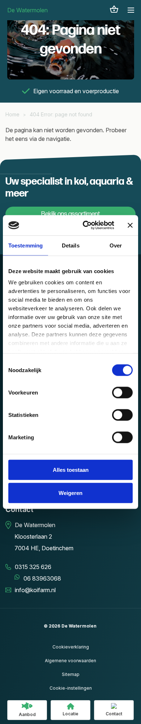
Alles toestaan (71, 469)
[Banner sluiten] (130, 225)
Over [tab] (116, 245)
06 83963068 (42, 578)
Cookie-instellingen (71, 688)
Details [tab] (71, 245)
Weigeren (70, 493)
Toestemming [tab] (25, 245)
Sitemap (71, 674)
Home (12, 114)
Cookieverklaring (70, 647)
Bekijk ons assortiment (70, 214)
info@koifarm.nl (35, 590)
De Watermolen (27, 10)
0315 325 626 (33, 566)
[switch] (122, 392)
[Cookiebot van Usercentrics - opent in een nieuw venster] (85, 225)
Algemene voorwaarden (70, 660)
